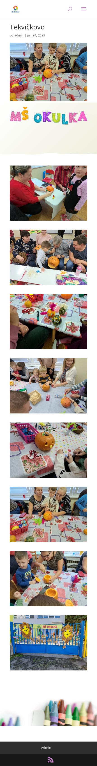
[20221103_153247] (48, 285)
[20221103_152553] (48, 542)
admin (18, 35)
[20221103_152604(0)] (48, 477)
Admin (46, 747)
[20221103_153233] (48, 349)
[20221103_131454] (48, 670)
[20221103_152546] (48, 606)
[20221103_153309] (48, 221)
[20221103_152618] (48, 413)
